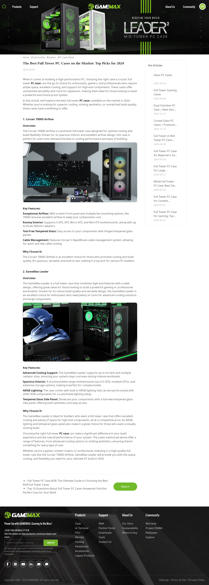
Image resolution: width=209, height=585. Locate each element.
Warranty (151, 523)
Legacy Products (85, 555)
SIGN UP (50, 543)
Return (125, 486)
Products (17, 7)
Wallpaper (151, 532)
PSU (77, 532)
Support (34, 7)
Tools (102, 537)
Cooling (79, 541)
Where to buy (129, 532)
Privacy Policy (196, 580)
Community (189, 7)
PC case (35, 83)
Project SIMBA (154, 528)
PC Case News (66, 57)
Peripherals (81, 546)
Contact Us (105, 541)
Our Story (127, 523)
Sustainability (130, 528)
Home (26, 57)
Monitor (79, 537)
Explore (52, 57)
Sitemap (164, 580)
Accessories (82, 551)
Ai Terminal (81, 528)
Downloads (105, 532)
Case (78, 523)
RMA (101, 523)
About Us (170, 7)
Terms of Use (178, 580)
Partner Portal (107, 528)
